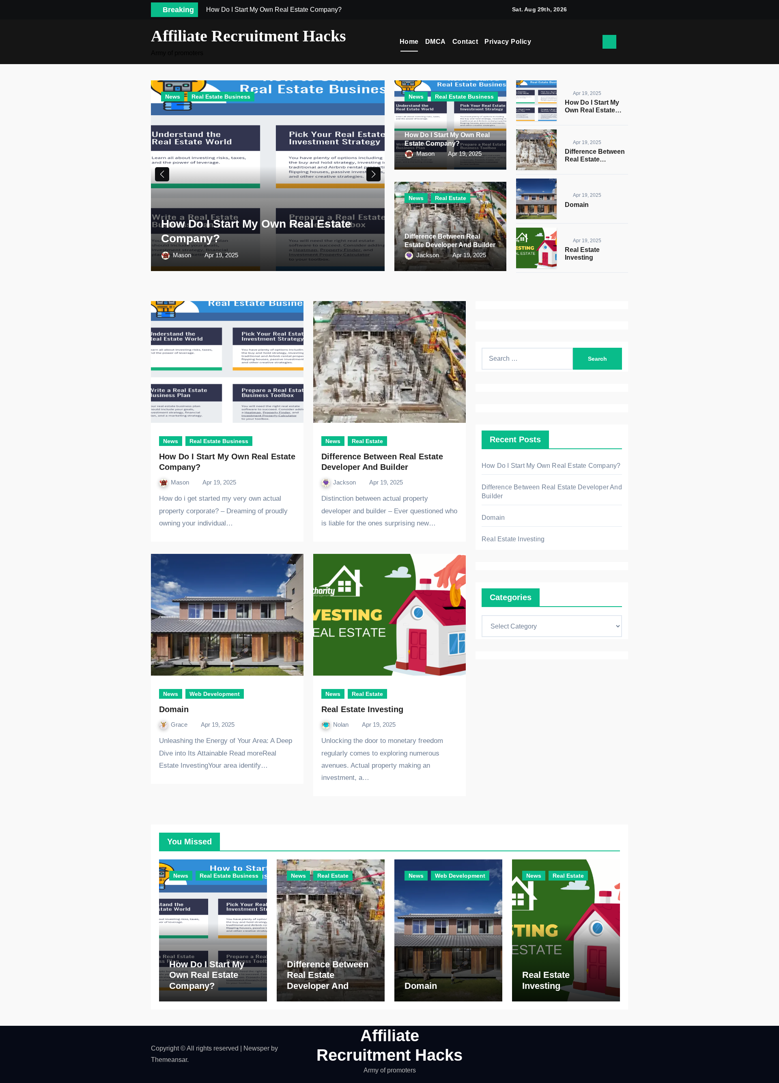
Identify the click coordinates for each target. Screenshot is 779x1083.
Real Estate (450, 198)
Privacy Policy (507, 41)
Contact (465, 41)
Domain (577, 204)
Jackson (428, 255)
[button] (625, 42)
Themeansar (169, 1059)
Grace (180, 724)
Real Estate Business (221, 96)
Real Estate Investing (362, 709)
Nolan (341, 724)
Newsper (256, 1048)
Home (409, 41)
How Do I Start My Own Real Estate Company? (592, 110)
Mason (183, 255)
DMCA (435, 41)
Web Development (214, 694)
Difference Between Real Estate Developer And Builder (327, 980)
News (172, 96)
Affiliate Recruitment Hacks (248, 36)
